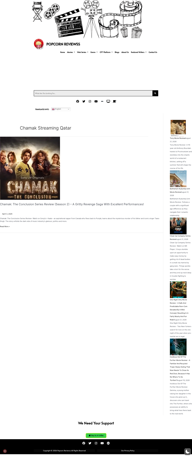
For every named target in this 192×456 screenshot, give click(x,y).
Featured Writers (137, 52)
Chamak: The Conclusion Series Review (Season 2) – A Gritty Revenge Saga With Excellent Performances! (72, 204)
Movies (70, 52)
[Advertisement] (96, 71)
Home (62, 52)
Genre (92, 52)
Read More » (5, 226)
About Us (125, 52)
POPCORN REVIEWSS (63, 44)
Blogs (117, 52)
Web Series (81, 52)
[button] (71, 52)
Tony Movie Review (177, 138)
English (58, 109)
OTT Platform (105, 52)
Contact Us (153, 52)
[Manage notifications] (5, 451)
